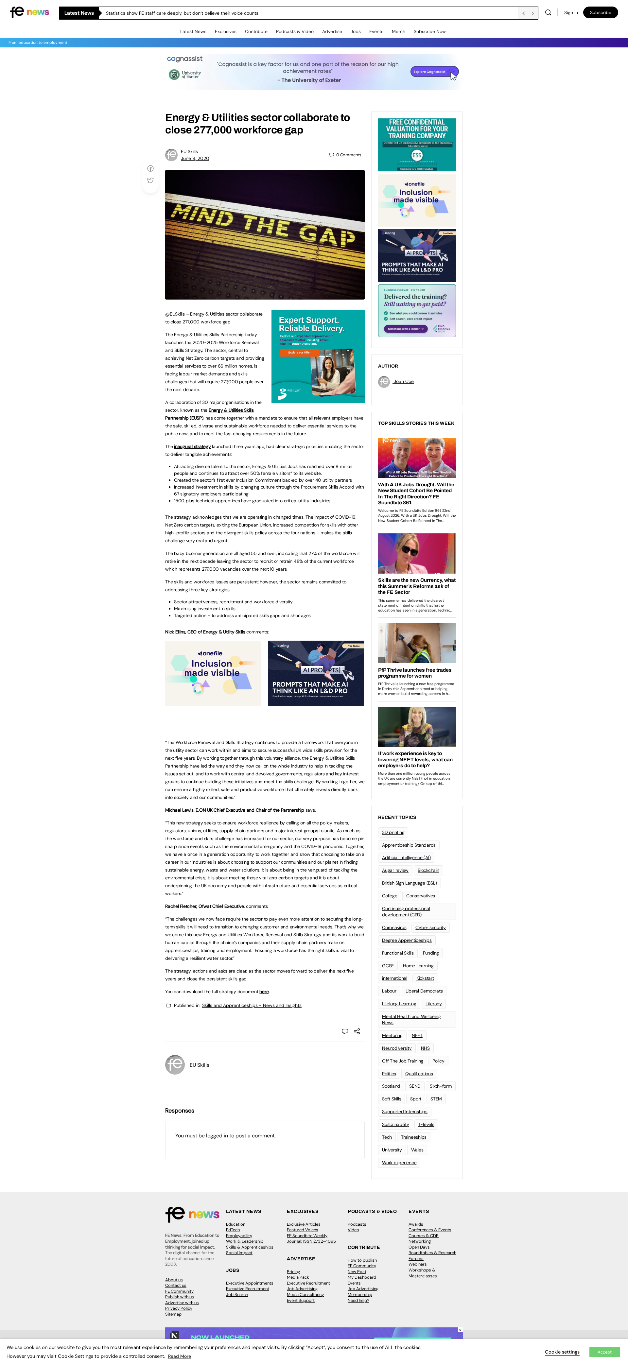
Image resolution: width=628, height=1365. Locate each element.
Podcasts (357, 1224)
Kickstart (425, 978)
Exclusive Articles (304, 1224)
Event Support (301, 1300)
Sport (415, 1099)
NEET (417, 1035)
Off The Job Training (402, 1061)
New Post (357, 1271)
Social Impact (239, 1252)
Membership (360, 1294)
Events (376, 31)
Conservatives (420, 896)
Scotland (391, 1086)
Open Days (419, 1247)
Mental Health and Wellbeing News (411, 1019)
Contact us (175, 1285)
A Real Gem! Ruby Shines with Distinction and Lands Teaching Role (176, 13)
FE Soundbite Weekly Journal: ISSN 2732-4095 (311, 1238)
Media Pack (298, 1277)
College (389, 896)
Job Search (237, 1294)
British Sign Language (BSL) (409, 883)
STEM (436, 1099)
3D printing (393, 832)
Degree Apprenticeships (407, 940)
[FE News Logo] (29, 12)
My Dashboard (362, 1277)
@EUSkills (175, 314)
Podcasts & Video (295, 31)
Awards (416, 1224)
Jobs (356, 31)
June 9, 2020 (195, 158)
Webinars (418, 1264)
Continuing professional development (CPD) (406, 912)
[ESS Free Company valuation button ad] (417, 144)
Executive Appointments (249, 1283)
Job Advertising (302, 1288)
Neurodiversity (397, 1048)
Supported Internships (404, 1111)
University (392, 1150)
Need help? (358, 1300)
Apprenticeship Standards (409, 845)
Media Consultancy (305, 1294)
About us (174, 1280)
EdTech (233, 1230)
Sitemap (173, 1314)
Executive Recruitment (247, 1288)
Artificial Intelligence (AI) (406, 857)
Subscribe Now (430, 31)
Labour (389, 991)
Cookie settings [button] (562, 1352)
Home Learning (418, 966)
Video (353, 1230)
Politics (389, 1074)
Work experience (399, 1163)
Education (235, 1224)
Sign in (571, 12)
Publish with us (179, 1297)
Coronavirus (394, 927)
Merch (398, 31)
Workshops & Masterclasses (423, 1273)
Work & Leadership (244, 1241)
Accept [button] (605, 1352)
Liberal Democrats (424, 991)
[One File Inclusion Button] (213, 702)
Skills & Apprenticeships (249, 1247)
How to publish (362, 1260)
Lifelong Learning (399, 1004)
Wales (417, 1150)
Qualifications (419, 1074)
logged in (217, 1135)
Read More (179, 1356)
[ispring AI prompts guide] (316, 702)
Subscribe (600, 12)
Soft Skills (391, 1099)
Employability (239, 1235)
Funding (431, 953)
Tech (387, 1137)
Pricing (293, 1271)
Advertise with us (182, 1302)
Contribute (256, 31)
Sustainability (395, 1124)
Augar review (395, 870)
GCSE (388, 966)
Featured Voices (302, 1230)
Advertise (332, 31)
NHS (425, 1048)
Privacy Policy (178, 1308)
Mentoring (392, 1035)
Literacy (434, 1004)
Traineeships (414, 1137)
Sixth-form (441, 1086)
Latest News (193, 31)
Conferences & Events (430, 1230)
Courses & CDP (424, 1235)
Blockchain (428, 870)
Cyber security (430, 927)
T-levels (426, 1124)
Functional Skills (398, 953)
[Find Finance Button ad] (417, 310)
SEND (415, 1086)
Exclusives (225, 31)
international (394, 978)
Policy (438, 1061)
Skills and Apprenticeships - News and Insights (252, 1005)
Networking (420, 1241)
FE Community (179, 1291)
